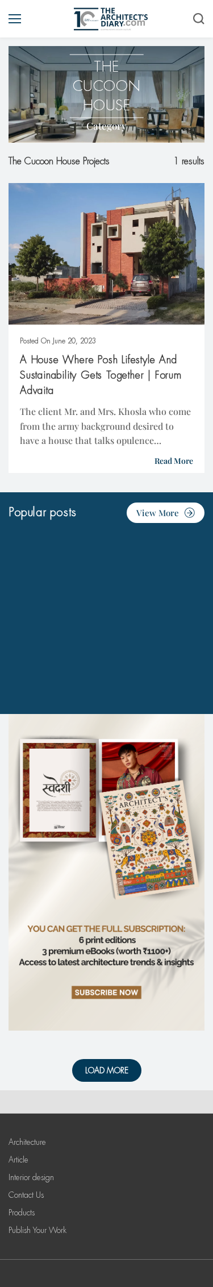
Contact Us (26, 1195)
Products (22, 1212)
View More (157, 512)
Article (18, 1160)
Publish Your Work (37, 1230)
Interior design (31, 1177)
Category (106, 125)
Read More (173, 460)
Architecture (27, 1142)
